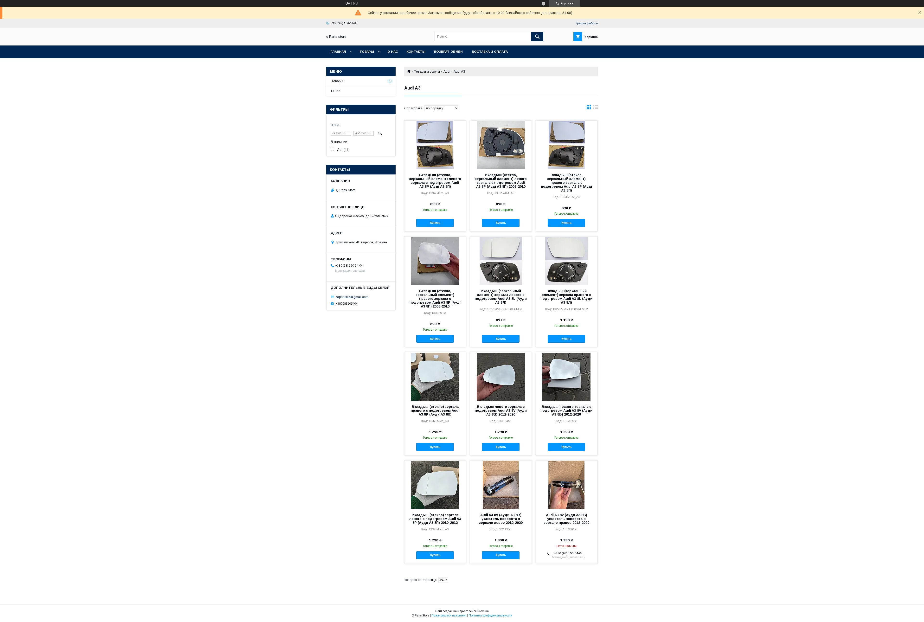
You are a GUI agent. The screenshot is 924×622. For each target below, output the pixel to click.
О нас (392, 51)
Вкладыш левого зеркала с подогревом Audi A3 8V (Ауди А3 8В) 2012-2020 (501, 410)
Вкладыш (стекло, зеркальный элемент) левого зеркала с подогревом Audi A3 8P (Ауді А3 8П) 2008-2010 (501, 180)
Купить (435, 222)
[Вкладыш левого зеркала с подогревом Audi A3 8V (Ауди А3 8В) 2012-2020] (501, 376)
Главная (338, 51)
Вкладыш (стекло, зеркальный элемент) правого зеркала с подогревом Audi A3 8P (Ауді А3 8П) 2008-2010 (435, 298)
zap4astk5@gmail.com (351, 297)
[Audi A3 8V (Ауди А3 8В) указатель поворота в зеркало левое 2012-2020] (501, 485)
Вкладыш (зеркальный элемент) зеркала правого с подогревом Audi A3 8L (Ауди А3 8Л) (566, 296)
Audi (446, 71)
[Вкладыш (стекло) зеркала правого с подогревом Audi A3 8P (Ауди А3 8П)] (435, 376)
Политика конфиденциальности (490, 615)
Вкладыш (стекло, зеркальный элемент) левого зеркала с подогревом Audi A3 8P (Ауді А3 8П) (435, 180)
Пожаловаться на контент (449, 615)
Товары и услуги (427, 71)
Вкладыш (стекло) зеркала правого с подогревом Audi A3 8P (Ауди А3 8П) (435, 410)
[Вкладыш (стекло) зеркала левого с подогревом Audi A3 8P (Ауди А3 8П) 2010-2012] (435, 485)
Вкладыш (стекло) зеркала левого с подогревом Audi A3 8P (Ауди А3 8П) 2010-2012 (435, 519)
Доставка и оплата (489, 51)
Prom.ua (483, 611)
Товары (366, 51)
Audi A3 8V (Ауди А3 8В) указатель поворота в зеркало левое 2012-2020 (501, 519)
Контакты (416, 51)
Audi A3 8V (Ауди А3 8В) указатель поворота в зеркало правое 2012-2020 (566, 519)
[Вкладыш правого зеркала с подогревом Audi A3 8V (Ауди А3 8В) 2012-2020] (566, 376)
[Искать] (537, 36)
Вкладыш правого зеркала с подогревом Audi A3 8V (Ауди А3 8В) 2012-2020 (566, 410)
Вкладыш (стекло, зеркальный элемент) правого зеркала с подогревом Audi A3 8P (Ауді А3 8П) (566, 182)
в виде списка (595, 108)
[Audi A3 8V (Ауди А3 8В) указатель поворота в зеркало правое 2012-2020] (566, 485)
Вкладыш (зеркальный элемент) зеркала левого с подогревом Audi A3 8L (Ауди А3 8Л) (501, 296)
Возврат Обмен (448, 51)
